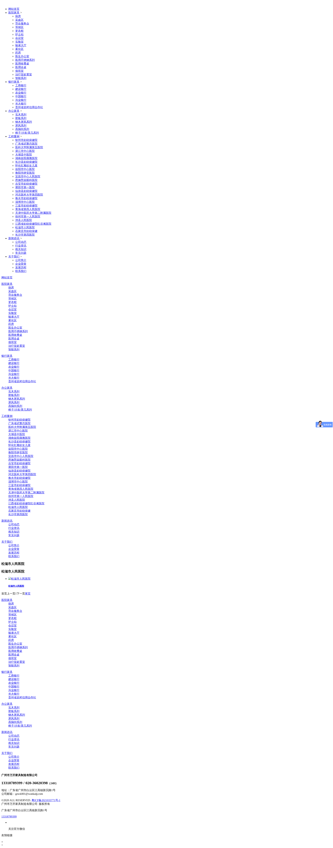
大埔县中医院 (23, 154)
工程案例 (13, 136)
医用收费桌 (22, 63)
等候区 (19, 27)
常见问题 (20, 252)
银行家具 (13, 81)
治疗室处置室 (23, 74)
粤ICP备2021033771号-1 (46, 800)
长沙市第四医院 (25, 234)
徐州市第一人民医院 (27, 216)
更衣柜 (19, 30)
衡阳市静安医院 (25, 172)
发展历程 (20, 267)
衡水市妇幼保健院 (26, 198)
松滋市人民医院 (25, 227)
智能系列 (20, 78)
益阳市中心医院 (25, 169)
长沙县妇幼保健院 (26, 161)
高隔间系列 (22, 129)
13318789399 (9, 816)
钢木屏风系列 (23, 121)
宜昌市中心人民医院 (27, 176)
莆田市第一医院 (25, 187)
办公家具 (13, 110)
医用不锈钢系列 (25, 59)
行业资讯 (20, 245)
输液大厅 (20, 45)
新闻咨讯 (13, 238)
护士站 (19, 34)
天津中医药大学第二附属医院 (33, 212)
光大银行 (20, 103)
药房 (18, 52)
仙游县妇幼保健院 (26, 191)
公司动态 (20, 241)
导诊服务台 (22, 23)
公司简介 (20, 260)
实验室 (19, 41)
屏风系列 (20, 125)
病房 (18, 16)
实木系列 (20, 114)
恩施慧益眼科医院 (26, 180)
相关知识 (20, 249)
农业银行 (20, 92)
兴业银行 (20, 99)
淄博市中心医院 (25, 201)
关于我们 (13, 256)
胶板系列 (20, 118)
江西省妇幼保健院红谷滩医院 (33, 223)
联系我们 (20, 271)
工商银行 (20, 85)
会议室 (19, 38)
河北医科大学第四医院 (29, 194)
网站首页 (13, 8)
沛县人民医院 (23, 220)
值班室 (19, 70)
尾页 (28, 593)
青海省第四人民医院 (27, 209)
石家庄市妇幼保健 (26, 231)
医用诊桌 (20, 67)
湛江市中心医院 (25, 150)
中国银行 (20, 96)
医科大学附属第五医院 (29, 147)
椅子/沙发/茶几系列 (27, 132)
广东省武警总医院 (26, 143)
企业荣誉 (20, 263)
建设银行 (20, 89)
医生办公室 (22, 56)
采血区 (19, 19)
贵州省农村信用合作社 (29, 107)
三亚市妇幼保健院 (26, 205)
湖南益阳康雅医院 (26, 158)
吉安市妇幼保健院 (26, 183)
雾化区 (19, 49)
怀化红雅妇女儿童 (26, 165)
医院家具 (13, 12)
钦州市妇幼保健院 (26, 140)
